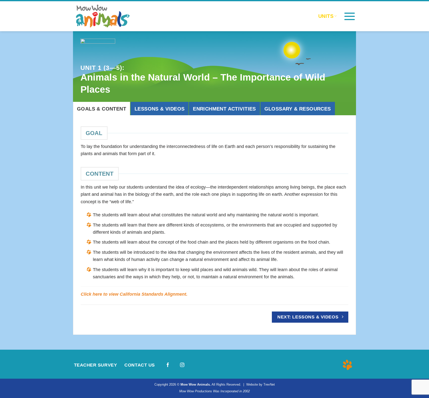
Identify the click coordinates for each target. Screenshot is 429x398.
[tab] (101, 108)
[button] (349, 16)
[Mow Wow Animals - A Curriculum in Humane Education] (110, 16)
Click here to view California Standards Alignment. (134, 294)
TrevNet (269, 384)
